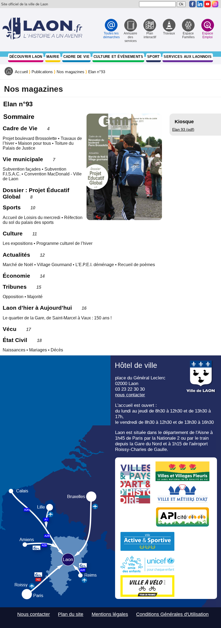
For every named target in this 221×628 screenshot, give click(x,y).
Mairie (52, 57)
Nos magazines (70, 72)
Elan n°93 (96, 72)
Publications (42, 72)
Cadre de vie (76, 57)
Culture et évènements (118, 57)
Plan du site (70, 614)
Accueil (21, 72)
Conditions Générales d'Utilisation (172, 614)
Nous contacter (33, 614)
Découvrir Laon (25, 57)
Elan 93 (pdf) (183, 129)
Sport (153, 57)
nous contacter (130, 394)
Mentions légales (110, 614)
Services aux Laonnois (188, 57)
